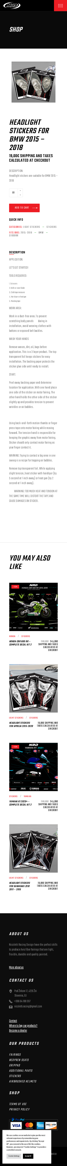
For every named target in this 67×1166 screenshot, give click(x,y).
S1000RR (13, 236)
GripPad (14, 1065)
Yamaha (27, 796)
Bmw (41, 233)
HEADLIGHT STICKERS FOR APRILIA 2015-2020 (21, 724)
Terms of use (18, 1104)
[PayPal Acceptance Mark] (33, 1124)
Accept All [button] (28, 1156)
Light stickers (31, 227)
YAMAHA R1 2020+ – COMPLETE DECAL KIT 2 (20, 803)
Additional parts (20, 1070)
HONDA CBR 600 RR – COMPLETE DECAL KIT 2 (20, 643)
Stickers (52, 227)
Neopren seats (19, 1060)
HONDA (12, 636)
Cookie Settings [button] (13, 1156)
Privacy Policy (19, 1109)
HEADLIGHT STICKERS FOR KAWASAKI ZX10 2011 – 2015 (19, 886)
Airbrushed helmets (22, 1081)
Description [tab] (17, 252)
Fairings (15, 1054)
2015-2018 (26, 233)
